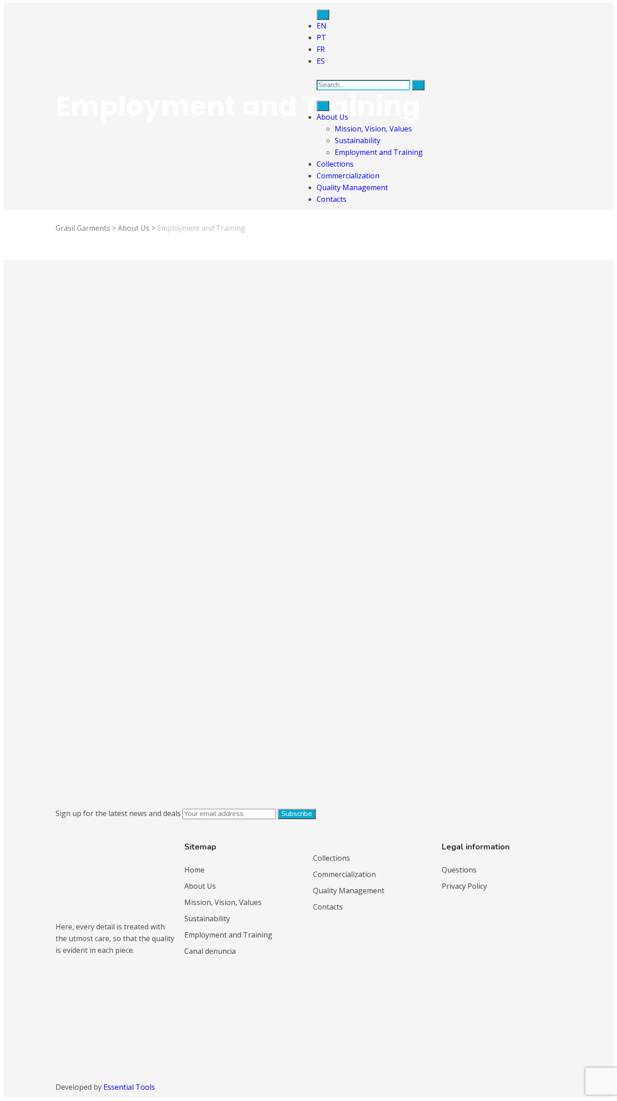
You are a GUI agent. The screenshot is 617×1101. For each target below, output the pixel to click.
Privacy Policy (464, 886)
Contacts (331, 199)
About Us (332, 117)
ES (321, 61)
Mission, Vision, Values (373, 129)
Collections (335, 164)
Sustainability (357, 140)
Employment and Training (379, 152)
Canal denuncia (210, 951)
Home (194, 870)
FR (321, 49)
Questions (459, 870)
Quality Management (352, 187)
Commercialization (348, 176)
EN (322, 26)
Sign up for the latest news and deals (118, 813)
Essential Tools (129, 1087)
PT (321, 37)
